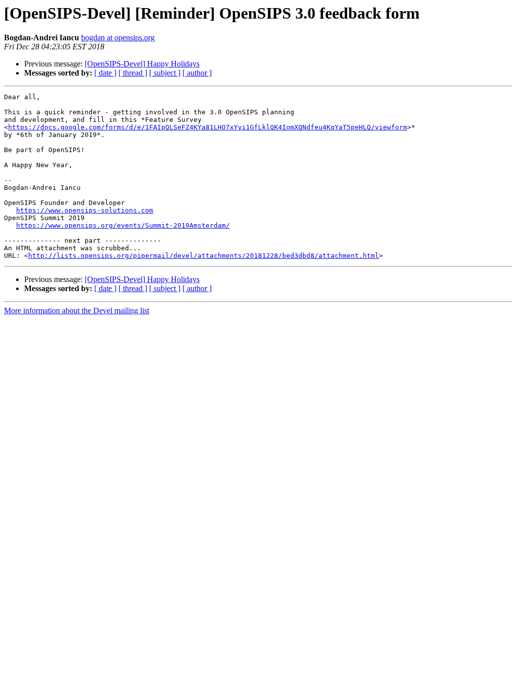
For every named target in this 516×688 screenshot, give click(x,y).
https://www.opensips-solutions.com (84, 210)
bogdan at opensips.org (118, 37)
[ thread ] (132, 72)
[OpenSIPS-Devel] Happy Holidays (142, 63)
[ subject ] (164, 72)
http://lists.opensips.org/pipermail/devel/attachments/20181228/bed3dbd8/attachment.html (203, 255)
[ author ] (197, 72)
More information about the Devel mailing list (76, 310)
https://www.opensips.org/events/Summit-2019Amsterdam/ (123, 225)
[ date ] (105, 72)
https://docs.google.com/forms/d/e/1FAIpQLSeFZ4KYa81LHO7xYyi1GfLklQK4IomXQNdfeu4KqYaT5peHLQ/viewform (207, 127)
